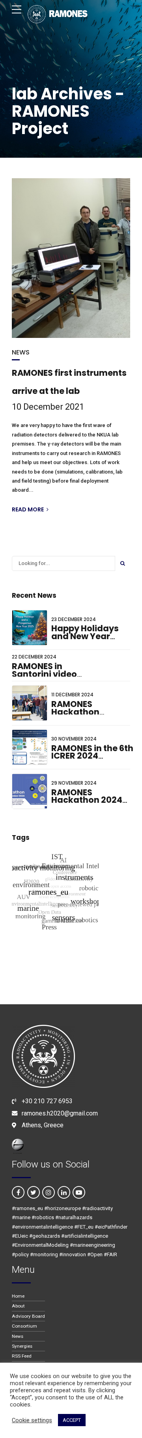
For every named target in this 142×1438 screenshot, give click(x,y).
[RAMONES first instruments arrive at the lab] (71, 258)
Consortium (24, 1326)
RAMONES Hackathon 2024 (86, 796)
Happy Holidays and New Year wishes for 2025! (86, 636)
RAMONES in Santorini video (44, 670)
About (18, 1306)
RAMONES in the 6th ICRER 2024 (92, 752)
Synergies (22, 1346)
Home (18, 1296)
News (17, 1336)
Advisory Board (28, 1316)
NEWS (21, 352)
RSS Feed (22, 1356)
